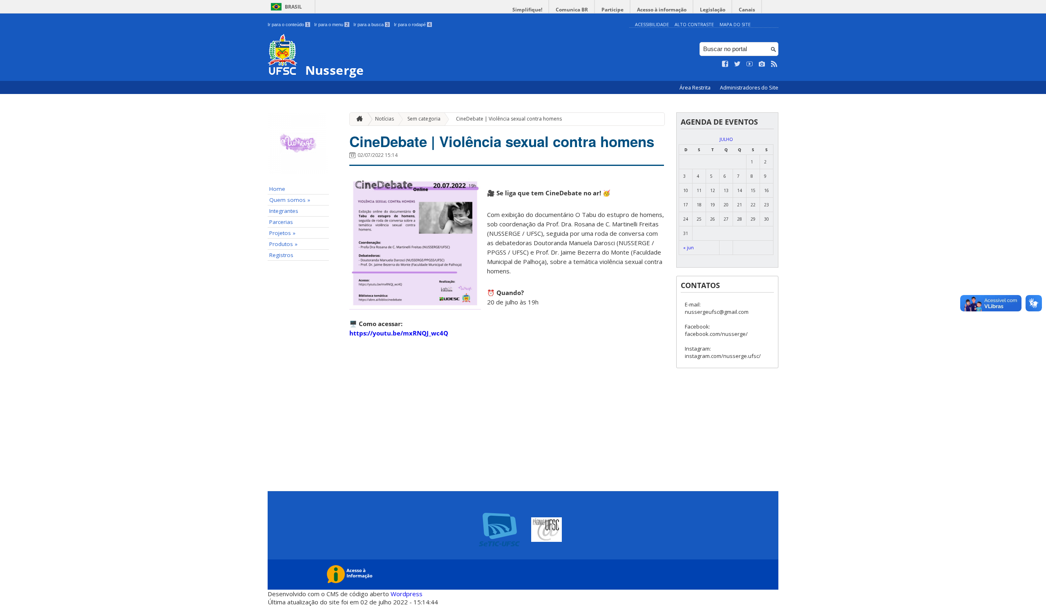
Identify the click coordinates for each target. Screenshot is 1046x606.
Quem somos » (289, 199)
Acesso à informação (661, 9)
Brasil (293, 6)
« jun (688, 247)
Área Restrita (695, 87)
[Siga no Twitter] (737, 64)
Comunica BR (572, 9)
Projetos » (282, 233)
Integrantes (283, 211)
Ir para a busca (371, 24)
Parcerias (281, 222)
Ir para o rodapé (412, 24)
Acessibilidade (652, 24)
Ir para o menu (331, 24)
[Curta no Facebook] (725, 64)
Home (277, 188)
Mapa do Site (735, 24)
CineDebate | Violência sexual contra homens (509, 118)
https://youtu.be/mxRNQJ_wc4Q (398, 333)
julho (726, 139)
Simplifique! (527, 9)
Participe (612, 9)
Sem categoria (423, 118)
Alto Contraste (694, 24)
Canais (747, 9)
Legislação (712, 9)
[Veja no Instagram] (762, 64)
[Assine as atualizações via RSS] (774, 64)
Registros (281, 255)
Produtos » (283, 244)
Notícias (384, 118)
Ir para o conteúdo (288, 24)
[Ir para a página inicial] (357, 119)
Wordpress (406, 594)
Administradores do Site (749, 87)
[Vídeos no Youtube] (750, 64)
